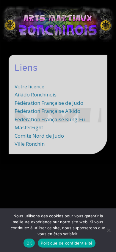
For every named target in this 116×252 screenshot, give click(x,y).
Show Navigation (93, 53)
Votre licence (29, 86)
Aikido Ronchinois (36, 94)
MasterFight (29, 127)
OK (29, 243)
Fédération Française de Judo (49, 102)
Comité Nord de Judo (39, 135)
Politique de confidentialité (67, 243)
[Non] (109, 230)
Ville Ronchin (30, 143)
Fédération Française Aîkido (47, 110)
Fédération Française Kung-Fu (50, 119)
